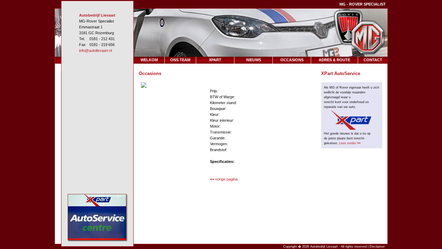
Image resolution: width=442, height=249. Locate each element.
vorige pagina (224, 179)
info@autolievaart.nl (95, 50)
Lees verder (350, 143)
